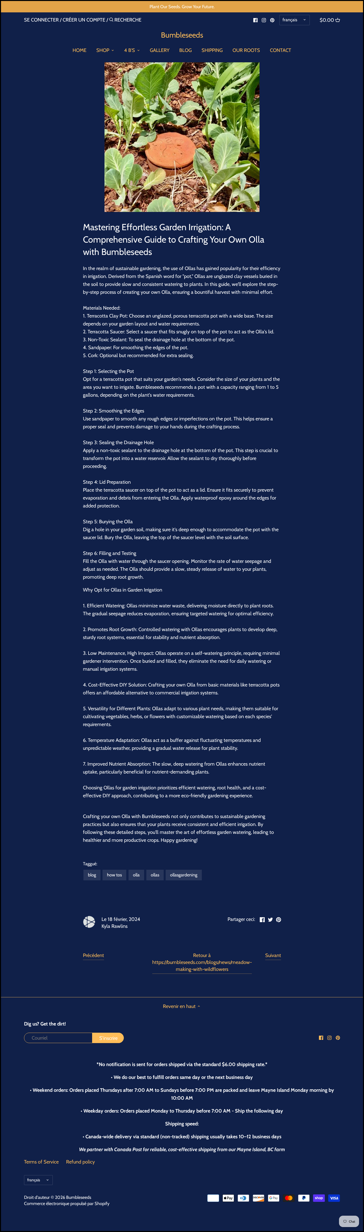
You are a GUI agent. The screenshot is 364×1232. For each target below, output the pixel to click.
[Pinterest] (272, 19)
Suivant (273, 955)
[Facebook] (255, 19)
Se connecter (41, 20)
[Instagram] (264, 19)
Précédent (93, 955)
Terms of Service (41, 1162)
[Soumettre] (111, 20)
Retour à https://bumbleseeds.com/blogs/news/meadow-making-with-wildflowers (202, 962)
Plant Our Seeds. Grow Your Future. (182, 6)
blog (92, 875)
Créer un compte (84, 20)
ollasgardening (183, 875)
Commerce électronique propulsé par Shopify (66, 1203)
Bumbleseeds (182, 35)
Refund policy (80, 1162)
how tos (114, 875)
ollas (155, 875)
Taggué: (90, 864)
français (290, 20)
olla (136, 875)
